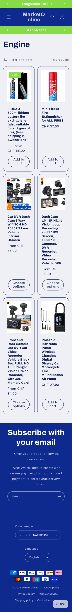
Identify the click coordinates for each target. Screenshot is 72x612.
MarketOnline (30, 588)
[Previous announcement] (7, 4)
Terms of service (48, 594)
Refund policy (51, 588)
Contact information (49, 600)
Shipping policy (24, 600)
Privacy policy (26, 594)
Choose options (19, 284)
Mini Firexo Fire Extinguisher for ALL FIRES (53, 114)
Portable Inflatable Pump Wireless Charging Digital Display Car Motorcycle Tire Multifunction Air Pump (52, 359)
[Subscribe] (59, 496)
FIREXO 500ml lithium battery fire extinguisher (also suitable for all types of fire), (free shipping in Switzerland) (19, 124)
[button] (8, 17)
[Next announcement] (65, 4)
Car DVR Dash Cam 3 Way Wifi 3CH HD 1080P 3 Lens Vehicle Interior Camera (19, 228)
